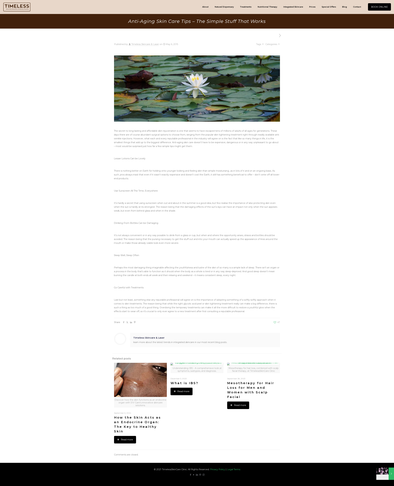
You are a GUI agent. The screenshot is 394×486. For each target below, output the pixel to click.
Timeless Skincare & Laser (145, 44)
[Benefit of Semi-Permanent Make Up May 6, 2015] (385, 474)
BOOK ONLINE (379, 7)
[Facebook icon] (190, 474)
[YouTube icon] (194, 474)
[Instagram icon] (203, 474)
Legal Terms (233, 469)
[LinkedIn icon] (197, 474)
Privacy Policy (217, 469)
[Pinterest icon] (200, 474)
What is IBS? (184, 383)
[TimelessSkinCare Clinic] (17, 7)
